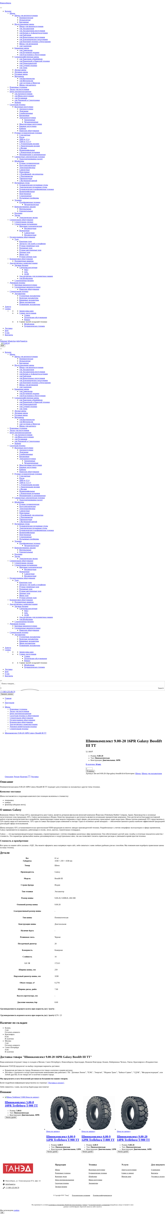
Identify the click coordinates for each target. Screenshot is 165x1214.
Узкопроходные (25, 178)
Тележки (18, 200)
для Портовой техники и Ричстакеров (35, 42)
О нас (7, 333)
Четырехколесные (31, 204)
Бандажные (24, 22)
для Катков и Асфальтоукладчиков (33, 33)
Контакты (9, 335)
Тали (16, 239)
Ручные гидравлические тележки (28, 133)
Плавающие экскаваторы (29, 304)
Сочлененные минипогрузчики (27, 287)
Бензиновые (24, 115)
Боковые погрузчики (27, 126)
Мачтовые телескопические (30, 226)
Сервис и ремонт (128, 1173)
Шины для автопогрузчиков (26, 15)
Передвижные (25, 194)
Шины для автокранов (28, 44)
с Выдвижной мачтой (28, 181)
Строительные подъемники (25, 224)
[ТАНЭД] (5, 343)
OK (2, 1213)
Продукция (9, 703)
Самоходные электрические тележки (29, 157)
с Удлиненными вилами (29, 144)
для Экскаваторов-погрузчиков (32, 31)
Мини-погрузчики (95, 1180)
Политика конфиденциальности (102, 1195)
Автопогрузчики (26, 109)
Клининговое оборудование (21, 259)
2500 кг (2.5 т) (25, 141)
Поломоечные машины (24, 261)
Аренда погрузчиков (129, 1170)
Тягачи (17, 215)
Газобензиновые (26, 113)
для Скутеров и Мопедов (29, 83)
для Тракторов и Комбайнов (31, 59)
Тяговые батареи (21, 265)
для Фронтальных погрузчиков (32, 37)
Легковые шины (21, 72)
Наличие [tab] (25, 777)
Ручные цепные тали (28, 257)
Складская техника (17, 105)
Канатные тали (25, 241)
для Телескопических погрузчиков (33, 39)
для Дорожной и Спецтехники (27, 100)
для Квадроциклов (27, 78)
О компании (155, 1170)
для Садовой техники (28, 65)
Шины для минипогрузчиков (31, 26)
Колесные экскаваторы (28, 298)
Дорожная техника (17, 283)
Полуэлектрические (27, 165)
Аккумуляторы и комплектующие (24, 263)
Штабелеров (29, 324)
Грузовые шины (21, 74)
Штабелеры (19, 161)
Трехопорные (29, 120)
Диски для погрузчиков (19, 89)
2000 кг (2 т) (24, 139)
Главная (8, 698)
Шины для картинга (27, 85)
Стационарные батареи (24, 280)
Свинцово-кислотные (28, 267)
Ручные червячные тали (29, 246)
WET (26, 270)
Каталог (8, 11)
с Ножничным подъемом (29, 152)
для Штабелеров (26, 278)
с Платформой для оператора (31, 174)
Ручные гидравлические (29, 163)
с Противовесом (26, 176)
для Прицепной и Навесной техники (34, 61)
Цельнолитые (25, 20)
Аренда (8, 307)
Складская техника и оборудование (24, 716)
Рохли (21, 137)
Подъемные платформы (29, 198)
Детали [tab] (17, 777)
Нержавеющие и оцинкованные (32, 154)
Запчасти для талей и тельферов (32, 244)
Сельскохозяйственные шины (26, 57)
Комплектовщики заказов (25, 207)
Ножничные (24, 231)
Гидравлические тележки (98, 1173)
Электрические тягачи (28, 217)
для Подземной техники (29, 52)
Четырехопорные (31, 122)
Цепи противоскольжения (20, 92)
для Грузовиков (20, 98)
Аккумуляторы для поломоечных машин (36, 276)
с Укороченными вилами (29, 146)
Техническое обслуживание (35, 317)
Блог (7, 330)
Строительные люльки (23, 222)
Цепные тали (24, 252)
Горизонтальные (26, 211)
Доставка (8, 328)
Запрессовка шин (26, 311)
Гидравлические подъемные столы (33, 185)
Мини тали (24, 254)
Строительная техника (19, 291)
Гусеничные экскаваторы (29, 296)
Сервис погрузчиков (27, 313)
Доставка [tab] (35, 777)
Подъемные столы (22, 183)
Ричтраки (18, 213)
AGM (26, 274)
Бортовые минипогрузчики (25, 285)
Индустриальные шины (24, 24)
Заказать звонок (7, 694)
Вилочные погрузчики (23, 107)
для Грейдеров (25, 35)
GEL (26, 272)
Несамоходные (30, 228)
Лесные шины (20, 70)
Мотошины (19, 76)
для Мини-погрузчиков (24, 96)
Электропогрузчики (27, 118)
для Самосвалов (25, 50)
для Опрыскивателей (28, 63)
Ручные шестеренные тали (30, 250)
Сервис (8, 309)
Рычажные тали (25, 248)
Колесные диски (61, 1176)
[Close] (1, 339)
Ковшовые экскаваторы (29, 300)
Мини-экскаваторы (27, 302)
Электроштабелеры (27, 168)
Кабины (22, 128)
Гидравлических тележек (34, 326)
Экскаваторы (19, 294)
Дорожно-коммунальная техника (23, 727)
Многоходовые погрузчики (30, 124)
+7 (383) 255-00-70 (7, 692)
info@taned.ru (10, 1184)
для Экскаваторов (26, 29)
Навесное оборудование (29, 131)
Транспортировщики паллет (31, 159)
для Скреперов (25, 46)
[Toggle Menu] (1, 7)
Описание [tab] (9, 777)
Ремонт (27, 320)
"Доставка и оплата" (55, 1083)
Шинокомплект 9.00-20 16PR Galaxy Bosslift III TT (25, 733)
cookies (16, 1210)
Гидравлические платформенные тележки (36, 189)
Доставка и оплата (158, 1176)
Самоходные (24, 170)
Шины (12, 13)
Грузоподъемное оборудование (22, 237)
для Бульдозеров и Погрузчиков (32, 55)
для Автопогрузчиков (23, 94)
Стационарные (25, 196)
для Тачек (23, 68)
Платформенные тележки (29, 202)
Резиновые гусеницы (18, 87)
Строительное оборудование (21, 220)
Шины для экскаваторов (152, 773)
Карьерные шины (21, 48)
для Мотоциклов (26, 81)
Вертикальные (25, 209)
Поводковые (24, 172)
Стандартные (24, 135)
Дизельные (23, 111)
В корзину (90, 771)
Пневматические (26, 18)
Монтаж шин (126, 1176)
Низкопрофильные (27, 150)
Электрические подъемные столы (33, 187)
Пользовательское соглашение (81, 1195)
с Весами (23, 148)
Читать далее (11, 1117)
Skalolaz (17, 102)
